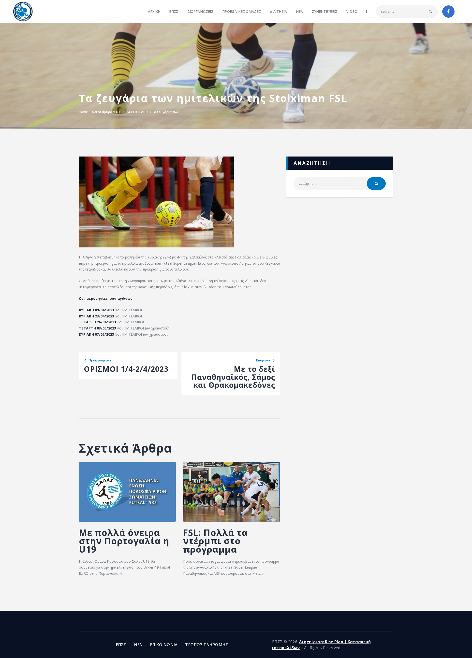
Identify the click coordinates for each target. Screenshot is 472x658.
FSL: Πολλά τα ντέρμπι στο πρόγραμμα (215, 541)
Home (83, 112)
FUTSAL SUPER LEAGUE (131, 112)
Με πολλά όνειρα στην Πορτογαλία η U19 (124, 541)
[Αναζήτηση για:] (340, 183)
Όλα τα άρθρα (101, 112)
